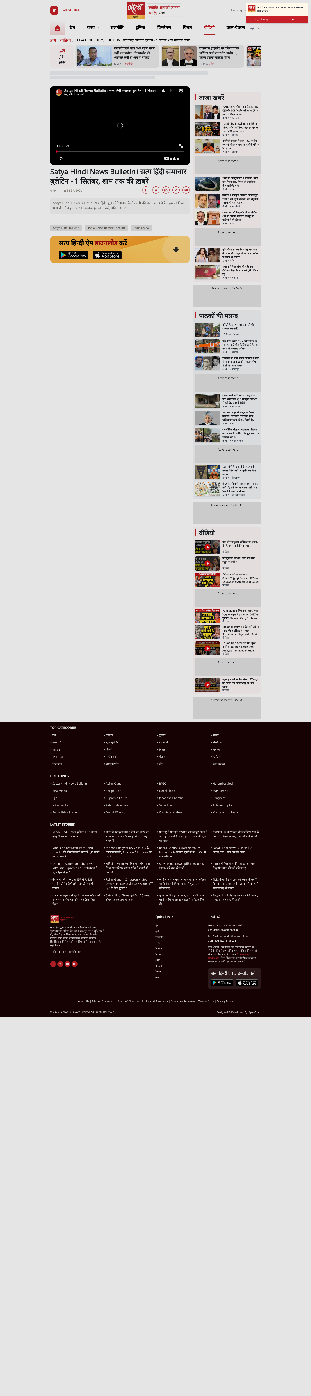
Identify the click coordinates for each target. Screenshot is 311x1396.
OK (292, 19)
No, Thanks (261, 19)
